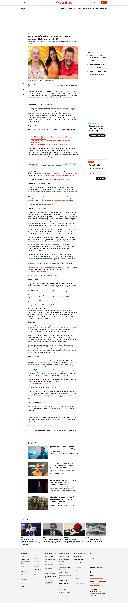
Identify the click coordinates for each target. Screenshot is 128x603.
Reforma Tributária (64, 556)
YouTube (92, 556)
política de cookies (40, 600)
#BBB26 (52, 175)
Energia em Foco (63, 570)
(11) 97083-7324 (96, 591)
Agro (77, 578)
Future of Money (38, 569)
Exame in (78, 562)
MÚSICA (79, 8)
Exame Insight (24, 576)
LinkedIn (92, 558)
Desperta (78, 567)
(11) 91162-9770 (96, 572)
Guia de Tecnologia (50, 559)
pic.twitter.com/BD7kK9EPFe (42, 383)
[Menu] (22, 3)
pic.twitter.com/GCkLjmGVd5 (38, 271)
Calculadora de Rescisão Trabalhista (50, 572)
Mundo (35, 553)
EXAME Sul (62, 561)
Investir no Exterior (64, 572)
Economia (23, 571)
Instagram (92, 561)
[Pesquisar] (25, 3)
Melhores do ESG (63, 589)
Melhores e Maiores (64, 587)
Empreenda (79, 581)
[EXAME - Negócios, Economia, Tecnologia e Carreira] (64, 2)
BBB (45, 426)
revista (78, 556)
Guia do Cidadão (49, 556)
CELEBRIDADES (103, 8)
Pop (23, 8)
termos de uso (32, 600)
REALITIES (95, 8)
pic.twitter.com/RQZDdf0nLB (66, 175)
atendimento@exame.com (96, 578)
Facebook (92, 564)
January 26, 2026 (52, 275)
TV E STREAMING (71, 8)
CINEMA (63, 8)
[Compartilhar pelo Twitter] (23, 94)
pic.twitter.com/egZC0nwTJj (63, 201)
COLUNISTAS (24, 589)
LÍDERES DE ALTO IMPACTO (25, 562)
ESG (22, 574)
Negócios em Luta (63, 578)
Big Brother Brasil (52, 426)
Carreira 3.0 (79, 565)
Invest (22, 583)
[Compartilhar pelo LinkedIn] (23, 89)
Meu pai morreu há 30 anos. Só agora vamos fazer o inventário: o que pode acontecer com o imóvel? (98, 58)
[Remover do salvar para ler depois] (23, 100)
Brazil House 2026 (64, 559)
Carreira (23, 568)
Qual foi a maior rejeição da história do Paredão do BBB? (50, 144)
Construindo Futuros (64, 567)
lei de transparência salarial (65, 600)
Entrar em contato (94, 570)
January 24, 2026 (62, 179)
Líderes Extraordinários (65, 575)
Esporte (36, 561)
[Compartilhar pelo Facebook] (23, 86)
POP (35, 574)
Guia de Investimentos (50, 561)
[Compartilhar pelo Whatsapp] (23, 84)
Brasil (22, 566)
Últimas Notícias (25, 559)
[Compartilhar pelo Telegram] (23, 92)
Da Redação (33, 84)
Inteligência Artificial (24, 580)
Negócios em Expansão (65, 592)
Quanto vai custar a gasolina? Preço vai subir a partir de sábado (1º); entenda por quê (98, 66)
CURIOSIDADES (87, 8)
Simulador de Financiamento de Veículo (49, 582)
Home (29, 33)
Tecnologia (37, 566)
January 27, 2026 (50, 387)
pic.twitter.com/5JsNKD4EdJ (38, 301)
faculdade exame (81, 553)
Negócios (23, 586)
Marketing (36, 558)
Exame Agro (37, 564)
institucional (24, 600)
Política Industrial (63, 580)
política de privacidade (51, 600)
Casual (35, 556)
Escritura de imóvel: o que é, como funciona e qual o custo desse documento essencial (98, 73)
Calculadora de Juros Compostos (50, 577)
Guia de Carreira (49, 564)
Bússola (61, 564)
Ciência (36, 572)
